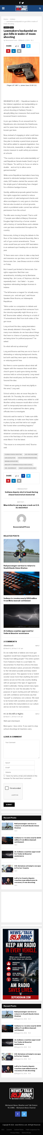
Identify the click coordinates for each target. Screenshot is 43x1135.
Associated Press (11, 40)
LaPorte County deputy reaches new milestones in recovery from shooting (25, 880)
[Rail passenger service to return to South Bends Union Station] (7, 826)
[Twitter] (24, 1114)
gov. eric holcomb (31, 454)
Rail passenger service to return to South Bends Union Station (19, 567)
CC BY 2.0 (33, 85)
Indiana (6, 27)
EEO (3, 1130)
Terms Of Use (26, 1133)
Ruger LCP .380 (12, 85)
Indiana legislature (11, 461)
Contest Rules (19, 1130)
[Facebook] (17, 1114)
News (11, 27)
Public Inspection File (33, 1130)
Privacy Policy (14, 1133)
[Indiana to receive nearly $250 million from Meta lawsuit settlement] (7, 840)
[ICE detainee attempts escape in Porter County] (7, 868)
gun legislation (10, 458)
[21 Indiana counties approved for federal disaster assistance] (7, 854)
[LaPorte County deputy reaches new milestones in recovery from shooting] (7, 881)
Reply (37, 645)
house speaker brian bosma (27, 458)
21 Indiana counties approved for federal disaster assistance (19, 632)
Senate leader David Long (27, 468)
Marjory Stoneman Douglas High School (18, 464)
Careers (9, 1130)
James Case (24, 85)
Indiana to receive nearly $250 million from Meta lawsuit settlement (20, 599)
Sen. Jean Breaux (10, 468)
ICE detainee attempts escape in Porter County (27, 867)
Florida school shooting (13, 454)
